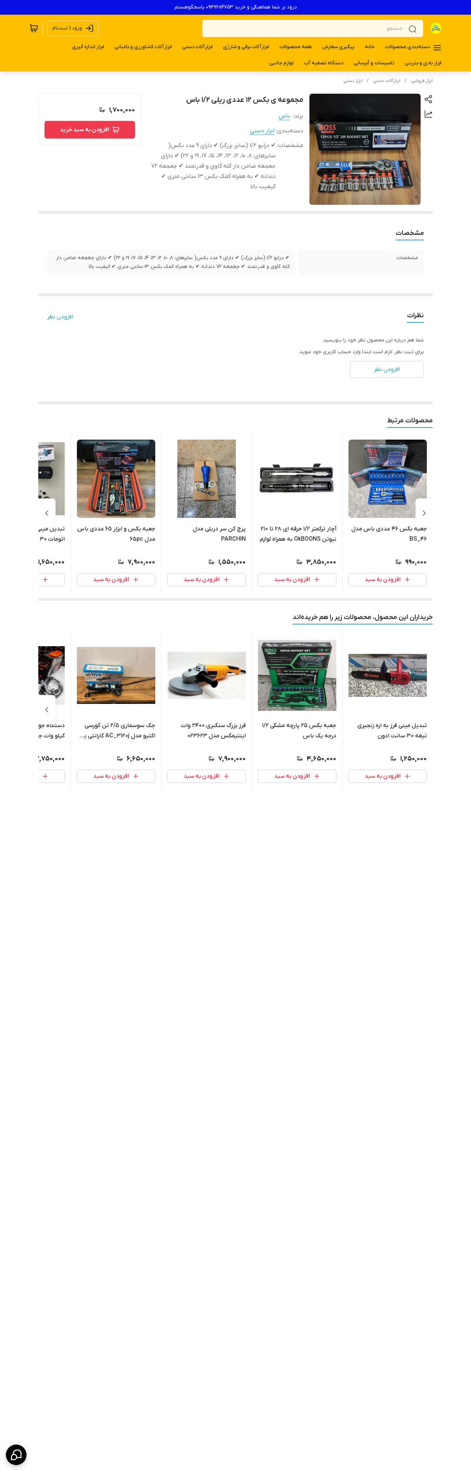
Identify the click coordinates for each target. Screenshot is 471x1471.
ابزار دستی (352, 81)
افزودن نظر (60, 317)
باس (284, 116)
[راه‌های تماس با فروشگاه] (16, 1455)
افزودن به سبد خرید (84, 129)
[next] (47, 513)
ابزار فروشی (422, 81)
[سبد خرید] (33, 28)
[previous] (424, 513)
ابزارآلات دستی (386, 81)
